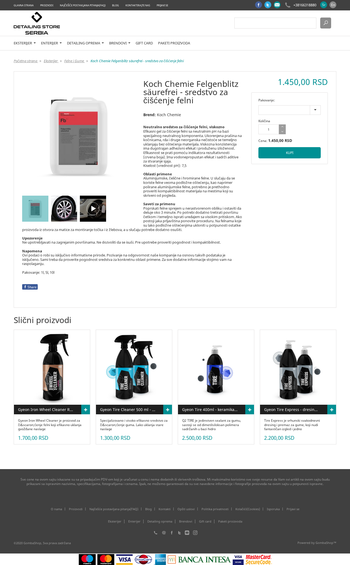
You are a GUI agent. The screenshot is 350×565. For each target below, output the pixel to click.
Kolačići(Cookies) (247, 508)
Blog (115, 5)
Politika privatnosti (215, 508)
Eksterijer (23, 43)
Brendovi (118, 43)
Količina (264, 121)
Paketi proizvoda (174, 43)
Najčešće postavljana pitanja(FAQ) (83, 5)
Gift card (144, 43)
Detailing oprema (84, 43)
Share (32, 287)
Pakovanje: (266, 100)
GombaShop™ (326, 543)
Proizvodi (46, 5)
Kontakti (165, 508)
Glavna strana (24, 5)
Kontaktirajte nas (138, 5)
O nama (56, 508)
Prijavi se (162, 5)
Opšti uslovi (186, 508)
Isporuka (273, 508)
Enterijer (50, 43)
